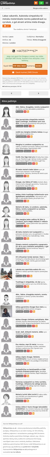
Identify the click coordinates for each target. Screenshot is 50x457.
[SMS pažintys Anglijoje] (8, 3)
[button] (36, 3)
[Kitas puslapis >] (38, 93)
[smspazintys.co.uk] (7, 111)
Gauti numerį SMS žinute (26, 72)
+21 (7, 26)
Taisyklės (31, 83)
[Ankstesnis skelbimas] (11, 93)
